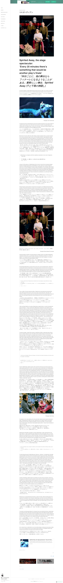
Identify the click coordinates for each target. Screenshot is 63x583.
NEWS (2, 10)
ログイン (53, 1)
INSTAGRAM (3, 14)
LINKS (2, 25)
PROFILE (2, 23)
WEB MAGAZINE (4, 12)
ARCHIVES (3, 21)
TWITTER (3, 16)
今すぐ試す (47, 1)
